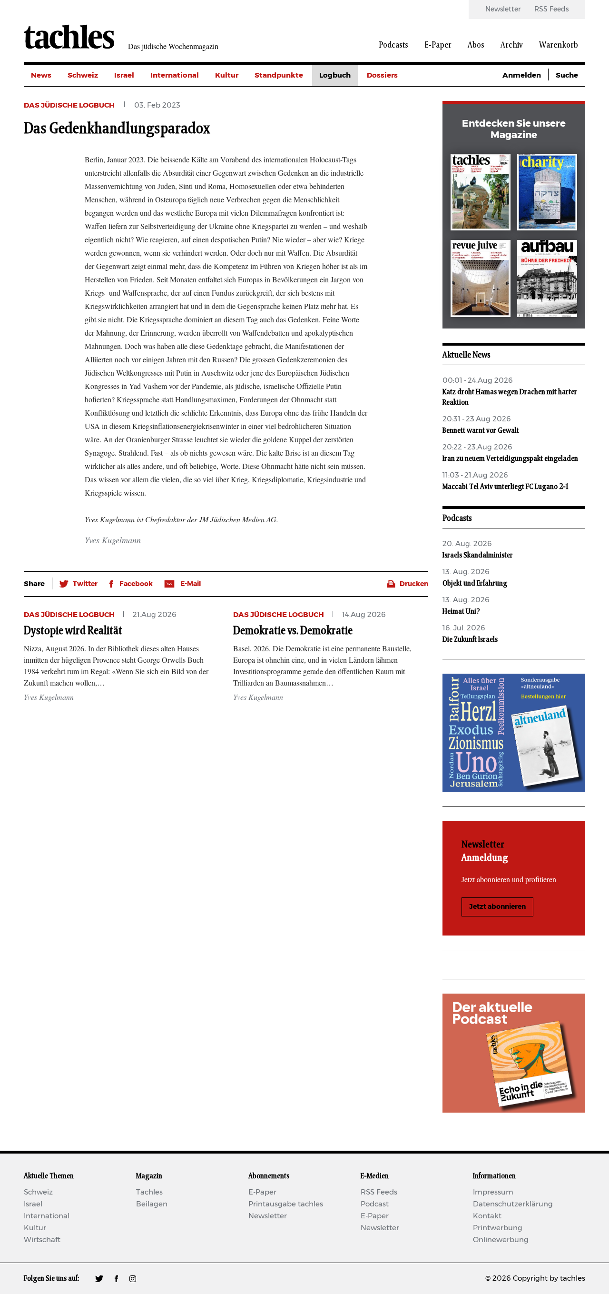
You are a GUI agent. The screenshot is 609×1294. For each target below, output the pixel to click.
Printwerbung (497, 1228)
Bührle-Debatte (395, 118)
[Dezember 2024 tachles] (481, 194)
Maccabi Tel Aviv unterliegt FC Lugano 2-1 (505, 486)
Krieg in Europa (394, 139)
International (174, 75)
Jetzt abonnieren (497, 907)
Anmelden (521, 75)
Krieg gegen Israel (399, 96)
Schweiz (83, 75)
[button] (78, 584)
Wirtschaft (42, 1240)
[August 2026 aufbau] (547, 280)
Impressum (493, 1192)
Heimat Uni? (461, 611)
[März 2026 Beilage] (547, 194)
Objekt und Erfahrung (474, 583)
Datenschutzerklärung (513, 1204)
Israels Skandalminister (477, 555)
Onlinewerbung (501, 1240)
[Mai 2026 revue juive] (481, 280)
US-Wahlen (387, 161)
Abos (476, 45)
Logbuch (335, 75)
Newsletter (503, 9)
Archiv (512, 45)
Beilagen (151, 1204)
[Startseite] (69, 36)
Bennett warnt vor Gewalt (481, 430)
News (41, 75)
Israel (124, 75)
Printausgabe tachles (285, 1204)
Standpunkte (279, 75)
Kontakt (487, 1216)
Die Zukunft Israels (470, 639)
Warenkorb (558, 45)
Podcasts (393, 45)
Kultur (226, 75)
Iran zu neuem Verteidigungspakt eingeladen (510, 458)
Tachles (149, 1192)
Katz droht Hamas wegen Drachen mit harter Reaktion (509, 397)
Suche (567, 75)
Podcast (375, 1204)
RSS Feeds (551, 9)
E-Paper (438, 45)
